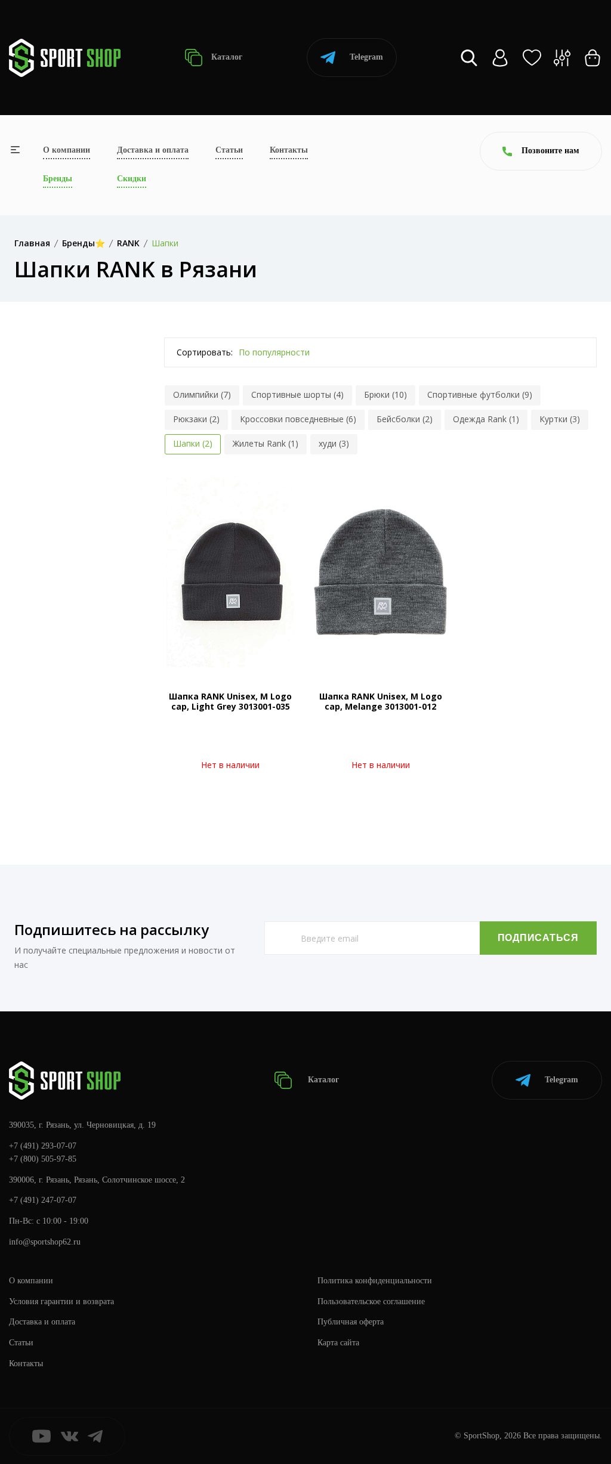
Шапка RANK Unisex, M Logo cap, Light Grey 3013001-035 (230, 701)
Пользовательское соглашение (371, 1301)
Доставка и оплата (153, 150)
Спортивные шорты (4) (297, 394)
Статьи (229, 150)
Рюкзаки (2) (196, 419)
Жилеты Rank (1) (265, 443)
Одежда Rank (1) (486, 419)
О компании (66, 150)
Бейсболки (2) (405, 419)
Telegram (366, 56)
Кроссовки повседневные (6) (298, 419)
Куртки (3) (559, 419)
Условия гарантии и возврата (61, 1301)
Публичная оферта (350, 1321)
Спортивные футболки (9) (479, 394)
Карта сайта (338, 1342)
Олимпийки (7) (202, 394)
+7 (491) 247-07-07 (42, 1200)
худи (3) (334, 443)
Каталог (225, 56)
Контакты (289, 150)
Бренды (57, 178)
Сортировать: (205, 352)
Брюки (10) (385, 394)
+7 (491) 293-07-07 (42, 1145)
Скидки (131, 178)
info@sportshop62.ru (45, 1241)
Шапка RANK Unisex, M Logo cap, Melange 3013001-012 (380, 701)
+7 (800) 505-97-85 (42, 1159)
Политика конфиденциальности (374, 1280)
